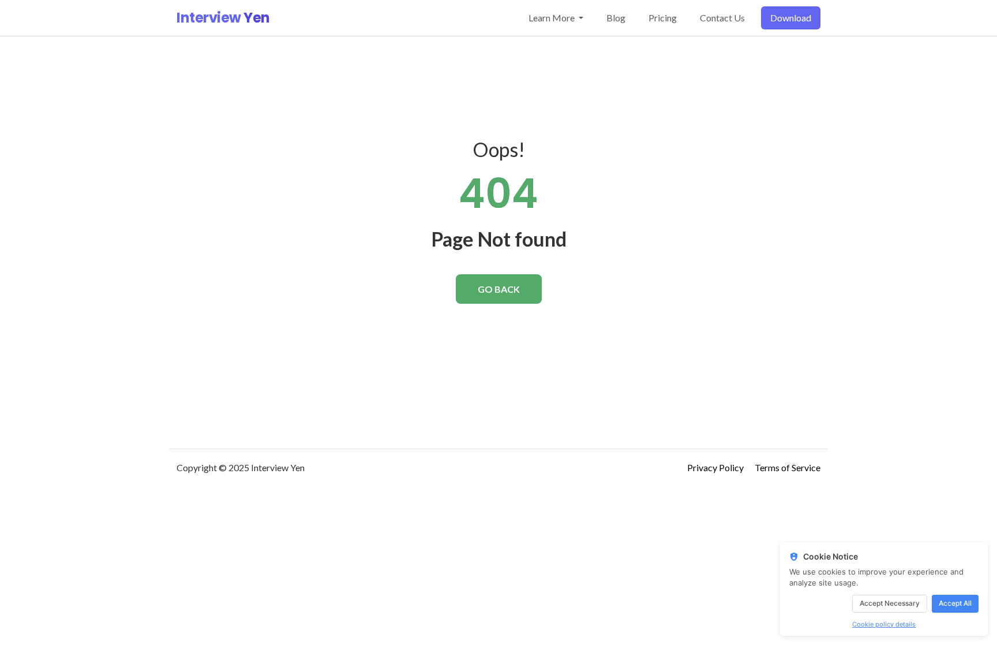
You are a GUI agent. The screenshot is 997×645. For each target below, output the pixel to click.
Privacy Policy (715, 467)
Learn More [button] (552, 17)
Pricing (663, 17)
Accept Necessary (890, 603)
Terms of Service (787, 467)
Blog (615, 17)
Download (790, 17)
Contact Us (722, 17)
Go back (499, 289)
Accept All (955, 603)
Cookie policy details (884, 624)
